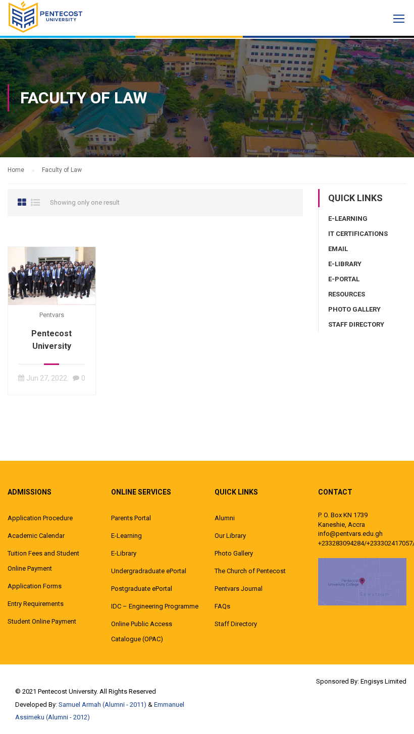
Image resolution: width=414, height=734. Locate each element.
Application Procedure (40, 518)
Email (338, 249)
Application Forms (35, 586)
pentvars (51, 315)
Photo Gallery (354, 309)
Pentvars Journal (239, 588)
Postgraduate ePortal (141, 588)
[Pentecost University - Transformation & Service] (45, 16)
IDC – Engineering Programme (154, 606)
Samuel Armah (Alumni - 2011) (102, 704)
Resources (346, 294)
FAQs (222, 606)
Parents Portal (131, 518)
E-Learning (348, 218)
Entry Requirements (36, 603)
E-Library (344, 264)
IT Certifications (358, 233)
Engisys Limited (383, 681)
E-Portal (343, 279)
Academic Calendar (36, 535)
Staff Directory (356, 324)
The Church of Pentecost (250, 571)
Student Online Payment (42, 621)
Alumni (225, 518)
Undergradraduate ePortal (148, 571)
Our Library (230, 535)
